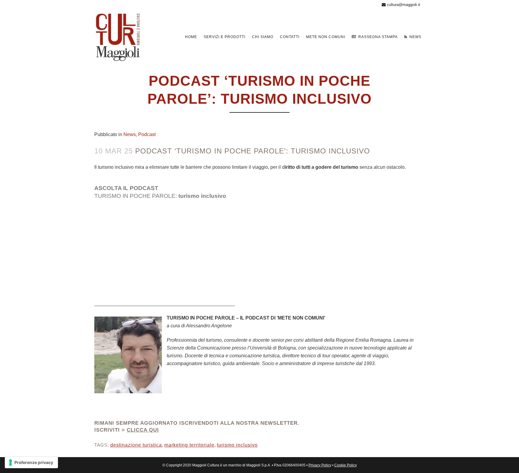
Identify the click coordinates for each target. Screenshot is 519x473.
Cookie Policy (345, 465)
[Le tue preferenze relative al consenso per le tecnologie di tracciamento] (31, 462)
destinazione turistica (136, 445)
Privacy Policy (319, 465)
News (129, 134)
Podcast (147, 134)
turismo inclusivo (237, 445)
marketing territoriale (189, 445)
